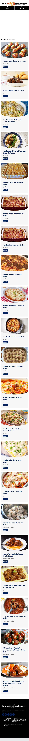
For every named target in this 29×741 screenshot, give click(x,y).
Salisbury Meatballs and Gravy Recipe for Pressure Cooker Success (13, 683)
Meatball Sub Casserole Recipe (13, 245)
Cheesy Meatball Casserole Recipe (12, 492)
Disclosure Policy (6, 719)
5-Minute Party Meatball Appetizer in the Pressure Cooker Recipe (14, 650)
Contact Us (23, 720)
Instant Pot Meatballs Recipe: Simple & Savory (13, 555)
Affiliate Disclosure (16, 720)
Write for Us (14, 721)
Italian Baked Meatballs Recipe (13, 90)
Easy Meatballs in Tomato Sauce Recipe (14, 618)
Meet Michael (9, 718)
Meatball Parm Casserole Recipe (14, 337)
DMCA (8, 720)
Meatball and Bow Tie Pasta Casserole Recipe (12, 430)
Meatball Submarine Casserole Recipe (13, 215)
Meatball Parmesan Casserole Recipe (13, 307)
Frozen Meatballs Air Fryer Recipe (14, 61)
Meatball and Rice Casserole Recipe (13, 367)
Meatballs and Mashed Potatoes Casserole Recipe (14, 152)
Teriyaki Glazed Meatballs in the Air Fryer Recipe (14, 586)
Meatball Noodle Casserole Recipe (12, 398)
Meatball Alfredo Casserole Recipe (12, 461)
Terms (4, 720)
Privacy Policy (15, 719)
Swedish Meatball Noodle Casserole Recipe (12, 121)
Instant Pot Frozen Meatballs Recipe (13, 524)
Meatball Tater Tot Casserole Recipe (13, 183)
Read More (5, 66)
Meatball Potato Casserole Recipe (12, 275)
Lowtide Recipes (22, 719)
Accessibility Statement (18, 718)
